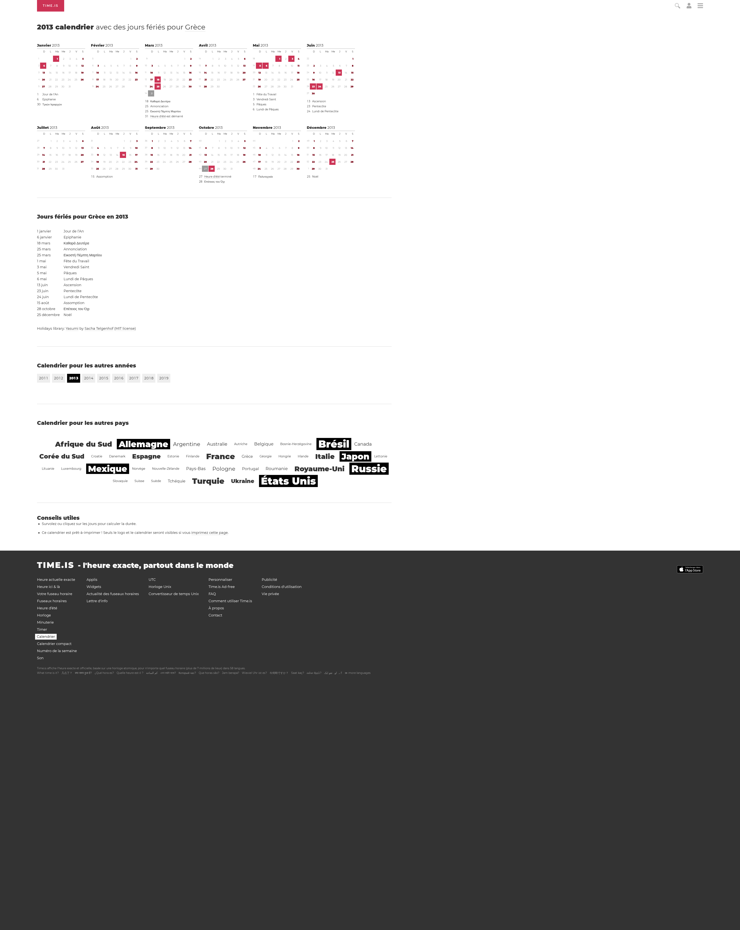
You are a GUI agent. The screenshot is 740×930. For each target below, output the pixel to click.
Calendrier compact (54, 644)
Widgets (94, 587)
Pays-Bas (196, 468)
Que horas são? (209, 673)
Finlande (192, 456)
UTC (152, 580)
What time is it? (48, 673)
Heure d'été (158, 116)
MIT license (125, 328)
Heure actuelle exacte (56, 580)
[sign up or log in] (689, 7)
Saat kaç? (297, 673)
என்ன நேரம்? (314, 673)
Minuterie (45, 622)
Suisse (139, 481)
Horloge (44, 615)
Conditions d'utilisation (282, 587)
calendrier (121, 27)
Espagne (146, 456)
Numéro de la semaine (57, 651)
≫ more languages (358, 673)
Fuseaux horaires (52, 601)
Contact (215, 615)
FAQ (212, 594)
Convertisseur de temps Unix (174, 594)
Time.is (50, 6)
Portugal (250, 468)
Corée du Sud (61, 456)
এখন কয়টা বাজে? (168, 673)
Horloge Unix (160, 587)
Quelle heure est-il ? (130, 673)
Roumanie (277, 468)
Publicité (269, 580)
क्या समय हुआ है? (83, 673)
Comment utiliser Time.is (230, 601)
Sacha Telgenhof (99, 328)
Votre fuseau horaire (54, 594)
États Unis (288, 481)
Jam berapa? (230, 673)
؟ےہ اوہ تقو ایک (333, 673)
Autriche (240, 444)
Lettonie (380, 456)
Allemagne (143, 444)
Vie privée (270, 594)
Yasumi (72, 328)
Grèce (195, 27)
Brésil (333, 444)
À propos (216, 608)
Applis (92, 580)
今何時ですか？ (279, 673)
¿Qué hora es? (104, 673)
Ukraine (242, 481)
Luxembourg (71, 468)
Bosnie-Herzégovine (296, 444)
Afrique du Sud (83, 444)
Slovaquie (120, 481)
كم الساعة (152, 673)
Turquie (208, 481)
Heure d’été (47, 608)
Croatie (96, 456)
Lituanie (48, 468)
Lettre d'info (97, 601)
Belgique (263, 444)
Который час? (187, 673)
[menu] (700, 6)
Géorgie (266, 456)
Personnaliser (220, 580)
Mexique (107, 469)
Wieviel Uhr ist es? (254, 673)
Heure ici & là (48, 587)
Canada (363, 444)
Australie (217, 444)
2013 (56, 45)
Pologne (223, 468)
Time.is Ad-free (222, 587)
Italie (325, 456)
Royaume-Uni (319, 469)
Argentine (186, 444)
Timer (42, 629)
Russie (369, 469)
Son (40, 658)
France (220, 456)
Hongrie (284, 456)
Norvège (138, 468)
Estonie (173, 456)
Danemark (117, 456)
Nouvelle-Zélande (165, 468)
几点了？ (66, 673)
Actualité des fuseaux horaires (113, 594)
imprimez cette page (209, 533)
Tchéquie (176, 481)
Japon (355, 456)
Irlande (303, 456)
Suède (156, 481)
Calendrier (46, 637)
